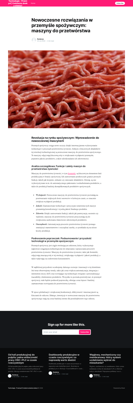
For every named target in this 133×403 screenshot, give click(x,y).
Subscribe (120, 3)
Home (33, 3)
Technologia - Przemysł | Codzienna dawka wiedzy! (23, 388)
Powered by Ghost (119, 388)
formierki (72, 173)
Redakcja (40, 39)
